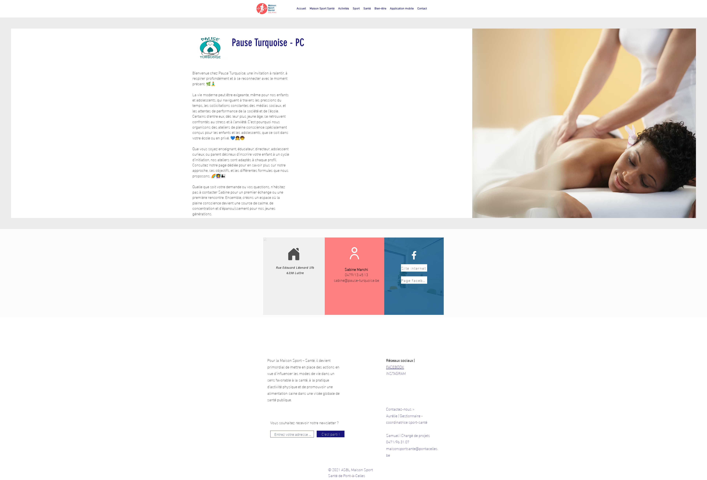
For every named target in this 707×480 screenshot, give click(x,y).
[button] (343, 8)
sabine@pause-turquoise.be (356, 279)
